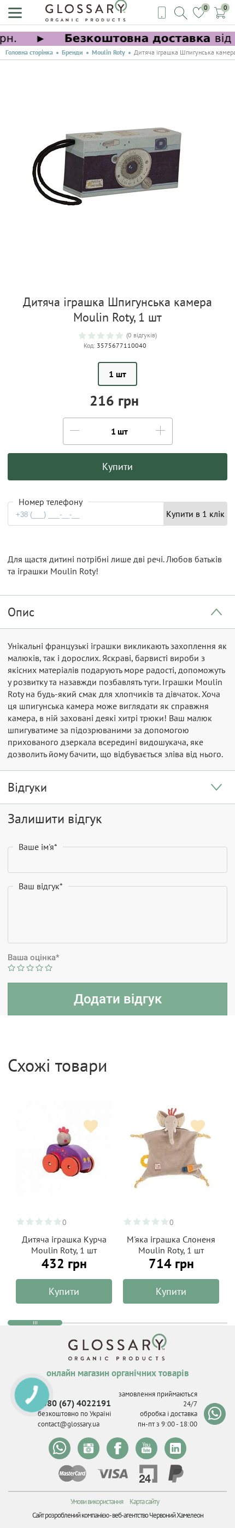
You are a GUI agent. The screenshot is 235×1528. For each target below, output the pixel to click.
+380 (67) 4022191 (74, 1403)
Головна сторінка (29, 52)
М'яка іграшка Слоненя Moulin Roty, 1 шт (171, 1245)
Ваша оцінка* (34, 957)
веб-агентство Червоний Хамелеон (157, 1515)
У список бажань (90, 1126)
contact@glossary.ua (68, 1424)
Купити (64, 1291)
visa (112, 1473)
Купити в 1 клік (195, 513)
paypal (176, 1474)
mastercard (72, 1473)
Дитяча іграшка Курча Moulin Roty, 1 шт (64, 1245)
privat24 (148, 1474)
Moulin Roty (108, 52)
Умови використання (96, 1501)
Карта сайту (144, 1501)
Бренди (72, 52)
